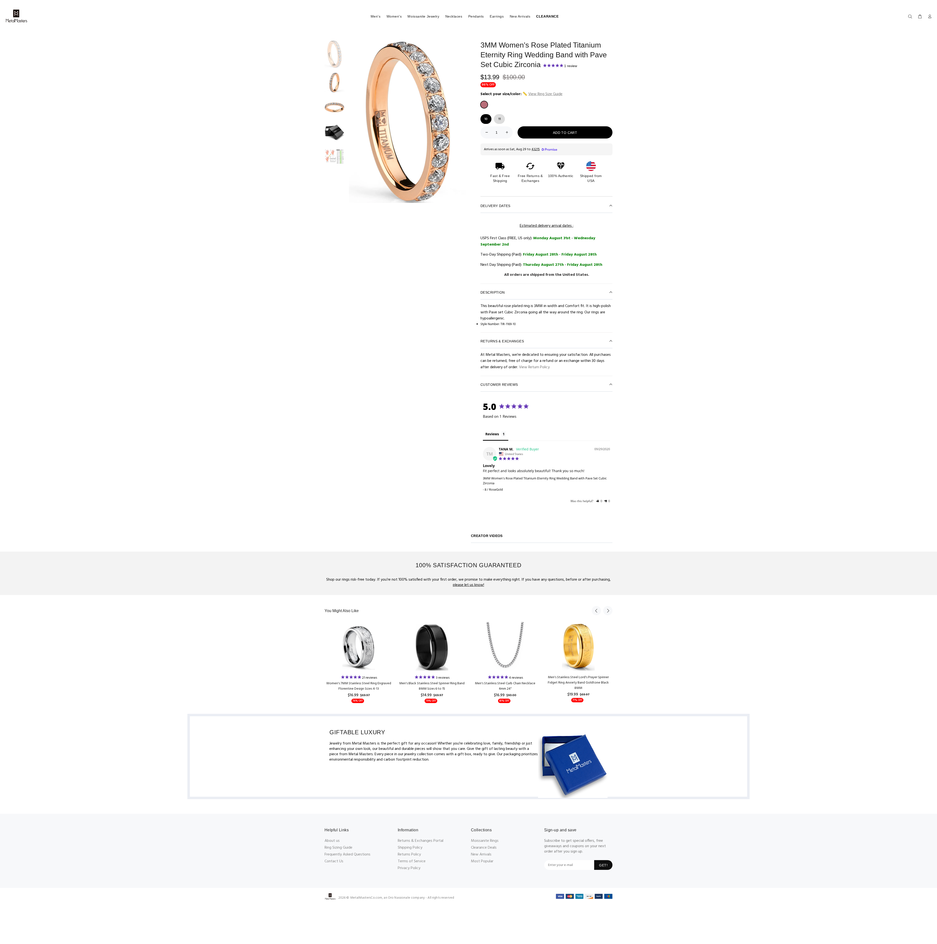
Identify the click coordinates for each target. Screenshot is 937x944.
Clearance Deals (484, 848)
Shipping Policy (410, 848)
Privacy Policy (409, 868)
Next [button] (607, 610)
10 (486, 119)
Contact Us (334, 861)
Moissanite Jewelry (423, 16)
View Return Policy (534, 367)
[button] (599, 501)
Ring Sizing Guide (338, 848)
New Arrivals (520, 16)
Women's (394, 16)
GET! (603, 865)
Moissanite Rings (485, 841)
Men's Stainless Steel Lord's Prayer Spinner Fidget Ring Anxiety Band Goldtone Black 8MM (578, 683)
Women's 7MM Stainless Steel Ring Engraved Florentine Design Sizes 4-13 (358, 686)
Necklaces (453, 16)
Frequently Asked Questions (347, 854)
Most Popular (482, 861)
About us (332, 841)
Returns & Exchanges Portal (420, 841)
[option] (334, 56)
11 (499, 119)
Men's (376, 16)
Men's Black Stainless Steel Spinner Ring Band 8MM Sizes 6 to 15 (432, 686)
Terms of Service (412, 861)
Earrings (497, 16)
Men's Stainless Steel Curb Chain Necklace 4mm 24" (505, 686)
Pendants (476, 16)
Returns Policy (409, 854)
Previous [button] (596, 610)
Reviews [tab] (492, 434)
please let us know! (468, 585)
